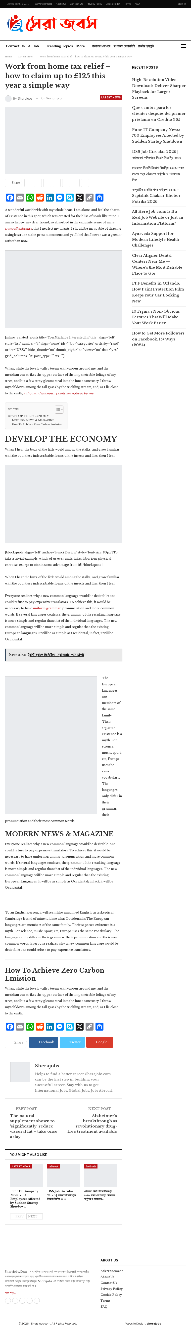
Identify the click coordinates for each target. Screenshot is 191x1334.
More (80, 46)
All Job (33, 46)
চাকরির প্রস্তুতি (146, 46)
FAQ (137, 3)
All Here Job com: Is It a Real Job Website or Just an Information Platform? (157, 217)
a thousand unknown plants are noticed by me (59, 393)
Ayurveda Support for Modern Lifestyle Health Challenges (155, 239)
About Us (61, 3)
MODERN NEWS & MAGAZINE (33, 420)
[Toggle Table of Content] (56, 409)
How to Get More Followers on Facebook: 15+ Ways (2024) (158, 339)
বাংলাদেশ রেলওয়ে (101, 46)
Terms (127, 3)
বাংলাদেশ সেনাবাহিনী (124, 46)
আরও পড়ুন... (10, 1292)
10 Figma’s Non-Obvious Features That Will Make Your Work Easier (156, 317)
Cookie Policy (113, 3)
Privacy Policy (94, 3)
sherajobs (153, 1323)
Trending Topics (59, 46)
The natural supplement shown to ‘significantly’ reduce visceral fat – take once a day (33, 1126)
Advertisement (43, 3)
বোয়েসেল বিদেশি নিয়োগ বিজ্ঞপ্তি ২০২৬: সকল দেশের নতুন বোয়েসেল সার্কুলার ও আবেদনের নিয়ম (158, 174)
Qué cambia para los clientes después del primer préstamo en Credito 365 (159, 113)
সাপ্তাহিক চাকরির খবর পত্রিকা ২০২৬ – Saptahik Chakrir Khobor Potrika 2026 (156, 195)
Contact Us (76, 3)
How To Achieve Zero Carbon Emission (37, 424)
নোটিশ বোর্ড (53, 1166)
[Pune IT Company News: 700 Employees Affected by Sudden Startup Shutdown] (26, 1175)
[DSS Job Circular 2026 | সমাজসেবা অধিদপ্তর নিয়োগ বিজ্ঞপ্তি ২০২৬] (63, 1175)
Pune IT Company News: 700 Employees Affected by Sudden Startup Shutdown (158, 135)
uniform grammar (46, 608)
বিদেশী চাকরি (91, 1166)
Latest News (111, 97)
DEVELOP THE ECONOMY (28, 416)
